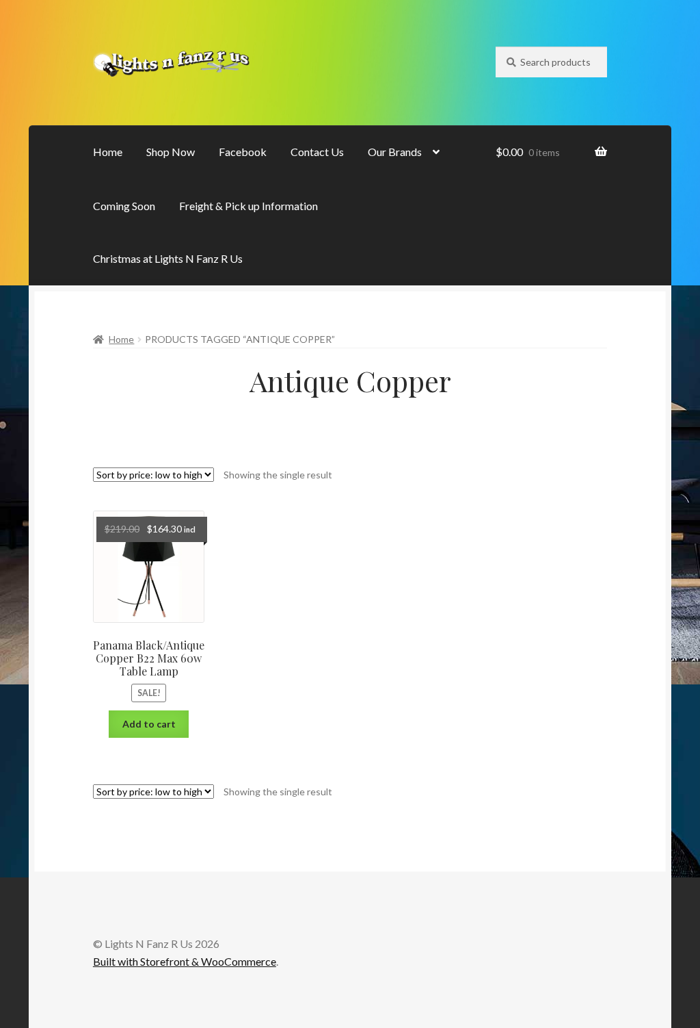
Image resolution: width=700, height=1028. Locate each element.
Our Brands (395, 151)
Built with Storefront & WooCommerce (184, 961)
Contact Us (317, 151)
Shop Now (170, 151)
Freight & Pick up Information (248, 205)
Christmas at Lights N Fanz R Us (168, 258)
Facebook (243, 151)
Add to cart (149, 724)
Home (107, 151)
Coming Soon (124, 205)
